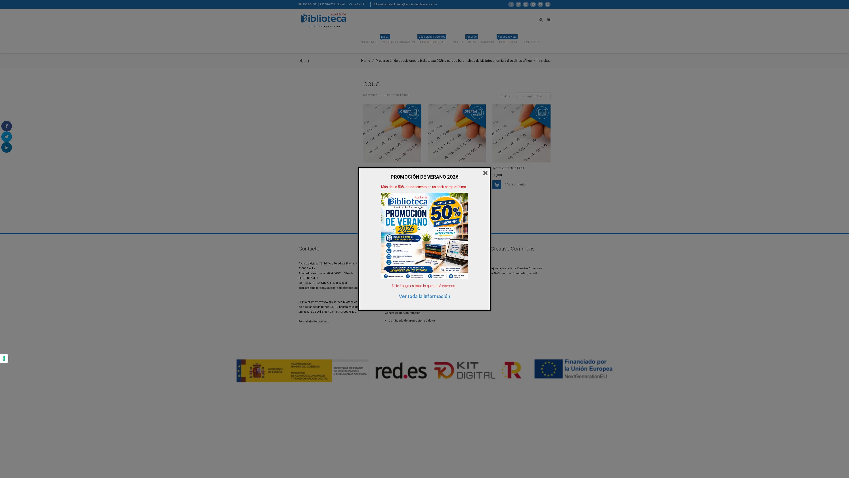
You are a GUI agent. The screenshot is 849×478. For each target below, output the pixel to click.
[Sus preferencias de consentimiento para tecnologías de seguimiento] (4, 358)
